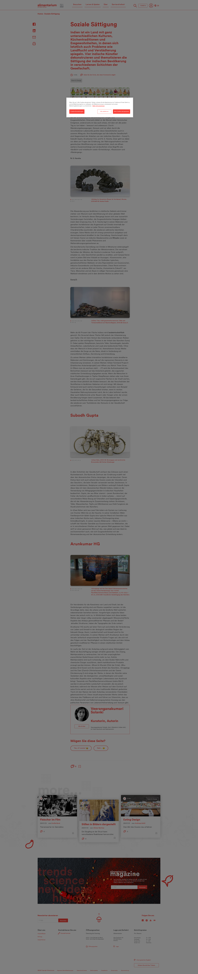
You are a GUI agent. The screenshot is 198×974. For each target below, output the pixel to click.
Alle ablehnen (104, 111)
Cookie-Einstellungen (76, 111)
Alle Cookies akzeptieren (121, 111)
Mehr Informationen (99, 106)
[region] (99, 107)
